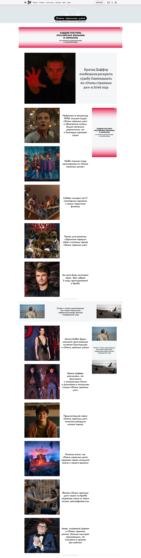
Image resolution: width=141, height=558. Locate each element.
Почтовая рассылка (108, 2)
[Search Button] (112, 2)
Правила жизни (29, 2)
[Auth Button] (116, 2)
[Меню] (25, 2)
